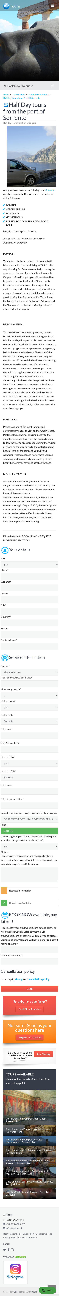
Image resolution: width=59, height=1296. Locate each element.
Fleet (5, 1233)
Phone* (4, 593)
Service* (5, 665)
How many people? (11, 689)
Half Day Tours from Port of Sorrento (21, 98)
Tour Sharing (43, 1053)
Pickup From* (8, 700)
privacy (18, 979)
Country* (6, 616)
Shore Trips (19, 94)
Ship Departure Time (12, 798)
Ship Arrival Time (10, 742)
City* (3, 604)
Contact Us (41, 1233)
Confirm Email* (9, 639)
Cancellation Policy (27, 1237)
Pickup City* (7, 714)
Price (3, 824)
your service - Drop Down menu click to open (29, 812)
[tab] (29, 1120)
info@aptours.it (14, 1228)
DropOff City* (9, 770)
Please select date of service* (16, 677)
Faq (50, 1233)
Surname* (6, 581)
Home (6, 94)
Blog (32, 1233)
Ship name (6, 728)
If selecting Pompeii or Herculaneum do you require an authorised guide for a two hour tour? (28, 838)
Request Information (20, 890)
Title (3, 558)
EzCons (17, 1292)
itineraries (50, 189)
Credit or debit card (11, 955)
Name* (4, 570)
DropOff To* (8, 756)
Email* (4, 628)
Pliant (34, 1292)
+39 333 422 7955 (15, 1224)
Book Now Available (20, 902)
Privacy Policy (10, 1237)
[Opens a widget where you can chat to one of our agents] (47, 1290)
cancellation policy (38, 979)
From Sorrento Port (38, 94)
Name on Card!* (9, 943)
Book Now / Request (20, 86)
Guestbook (15, 1233)
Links (25, 1233)
